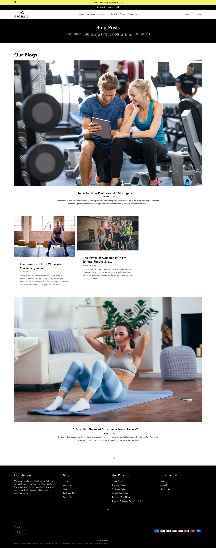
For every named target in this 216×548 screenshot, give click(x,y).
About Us (164, 485)
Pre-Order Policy (119, 489)
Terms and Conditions (121, 497)
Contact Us (67, 497)
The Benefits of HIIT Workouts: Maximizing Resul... (41, 266)
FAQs (162, 481)
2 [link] (114, 458)
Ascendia (105, 541)
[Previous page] (101, 458)
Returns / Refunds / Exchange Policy (127, 501)
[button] (92, 14)
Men (65, 489)
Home (65, 481)
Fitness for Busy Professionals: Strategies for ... (108, 193)
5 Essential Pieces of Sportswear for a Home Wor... (108, 429)
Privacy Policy (118, 481)
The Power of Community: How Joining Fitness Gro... (104, 259)
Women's (67, 485)
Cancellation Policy (120, 493)
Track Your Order (70, 493)
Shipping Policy (118, 485)
